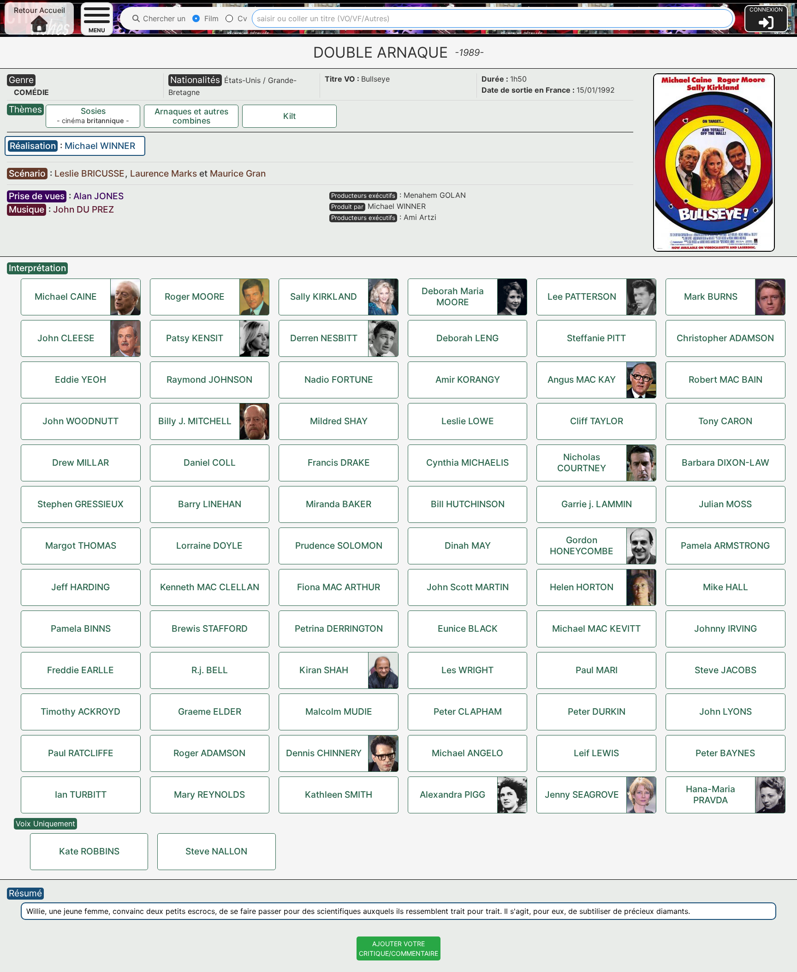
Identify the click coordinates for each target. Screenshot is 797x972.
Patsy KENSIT (194, 338)
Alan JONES (98, 196)
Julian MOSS (725, 504)
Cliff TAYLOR (596, 421)
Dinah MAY (468, 545)
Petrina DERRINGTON (339, 628)
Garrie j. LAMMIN (596, 504)
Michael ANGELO (467, 753)
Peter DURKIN (596, 711)
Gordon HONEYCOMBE (581, 545)
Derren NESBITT (323, 338)
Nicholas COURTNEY (581, 462)
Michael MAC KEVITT (596, 628)
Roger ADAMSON (209, 753)
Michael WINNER (100, 145)
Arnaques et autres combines (191, 116)
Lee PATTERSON (581, 296)
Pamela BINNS (81, 628)
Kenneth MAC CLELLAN (209, 587)
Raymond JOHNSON (209, 379)
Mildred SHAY (339, 421)
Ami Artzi (420, 217)
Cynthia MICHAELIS (467, 462)
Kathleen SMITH (338, 794)
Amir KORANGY (467, 379)
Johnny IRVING (725, 628)
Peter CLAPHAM (468, 711)
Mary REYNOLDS (209, 794)
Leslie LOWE (467, 421)
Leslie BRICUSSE (90, 173)
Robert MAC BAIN (725, 379)
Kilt (289, 116)
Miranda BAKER (338, 504)
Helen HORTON (581, 587)
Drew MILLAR (80, 462)
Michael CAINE (66, 296)
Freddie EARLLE (80, 670)
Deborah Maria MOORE (453, 296)
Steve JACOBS (725, 670)
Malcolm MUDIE (338, 711)
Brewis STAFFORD (210, 628)
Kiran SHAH (323, 670)
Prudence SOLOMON (338, 545)
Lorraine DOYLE (209, 545)
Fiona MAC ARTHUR (338, 587)
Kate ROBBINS (89, 851)
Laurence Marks (164, 173)
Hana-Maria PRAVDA (710, 794)
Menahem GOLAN (435, 195)
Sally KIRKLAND (323, 296)
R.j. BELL (209, 670)
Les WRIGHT (467, 670)
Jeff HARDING (80, 587)
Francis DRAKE (339, 462)
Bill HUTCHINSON (468, 504)
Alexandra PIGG (452, 794)
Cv (241, 18)
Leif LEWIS (596, 753)
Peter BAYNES (725, 753)
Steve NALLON (216, 851)
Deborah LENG (467, 338)
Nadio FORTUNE (338, 379)
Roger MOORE (195, 296)
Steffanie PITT (596, 338)
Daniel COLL (210, 462)
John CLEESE (66, 338)
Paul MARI (597, 670)
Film (210, 18)
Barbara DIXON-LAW (725, 462)
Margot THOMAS (80, 545)
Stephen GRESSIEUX (80, 504)
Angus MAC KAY (581, 379)
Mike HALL (725, 587)
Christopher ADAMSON (725, 338)
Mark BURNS (711, 296)
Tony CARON (725, 421)
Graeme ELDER (209, 711)
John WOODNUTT (80, 421)
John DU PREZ (83, 209)
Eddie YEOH (80, 379)
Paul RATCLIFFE (80, 753)
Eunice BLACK (468, 628)
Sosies (93, 111)
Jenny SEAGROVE (582, 794)
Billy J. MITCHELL (195, 421)
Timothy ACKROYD (80, 711)
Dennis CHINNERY (324, 753)
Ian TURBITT (81, 794)
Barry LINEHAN (209, 504)
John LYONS (725, 711)
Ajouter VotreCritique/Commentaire (398, 948)
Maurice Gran (238, 173)
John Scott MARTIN (468, 587)
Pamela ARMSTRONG (725, 545)
